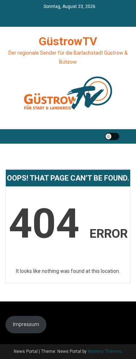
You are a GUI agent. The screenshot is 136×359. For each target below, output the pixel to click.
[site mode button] (112, 136)
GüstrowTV (68, 41)
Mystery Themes (104, 351)
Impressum (26, 324)
